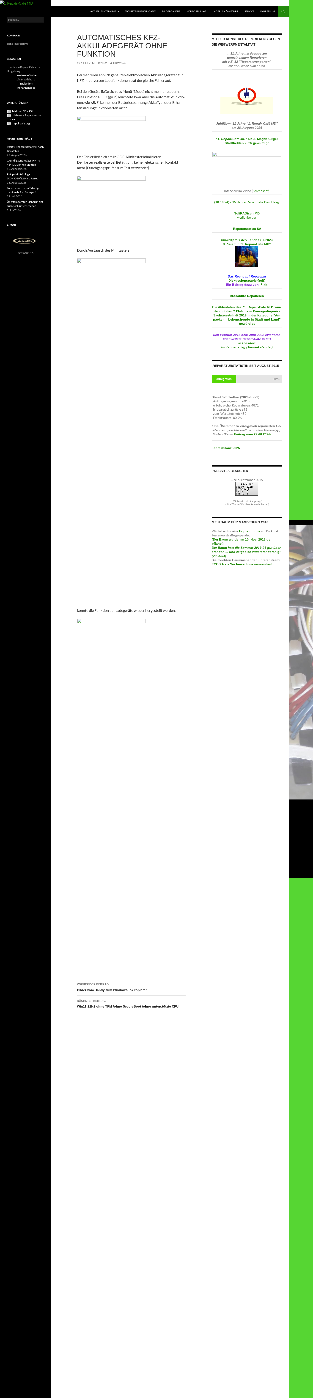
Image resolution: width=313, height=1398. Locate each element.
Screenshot (261, 191)
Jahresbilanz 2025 (226, 448)
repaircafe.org (21, 123)
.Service (249, 11)
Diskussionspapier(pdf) (246, 280)
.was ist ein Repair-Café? (140, 11)
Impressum (267, 11)
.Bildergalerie (171, 11)
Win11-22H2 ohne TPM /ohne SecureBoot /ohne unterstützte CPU (127, 1003)
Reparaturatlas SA (247, 229)
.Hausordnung (196, 11)
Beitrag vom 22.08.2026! (253, 434)
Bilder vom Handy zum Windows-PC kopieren (112, 987)
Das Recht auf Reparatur (247, 276)
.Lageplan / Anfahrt (225, 11)
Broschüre (247, 296)
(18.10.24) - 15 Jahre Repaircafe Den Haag (246, 202)
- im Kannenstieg (25, 87)
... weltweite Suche (25, 75)
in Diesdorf (246, 343)
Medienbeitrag (246, 217)
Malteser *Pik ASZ (22, 111)
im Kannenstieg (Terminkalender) (247, 347)
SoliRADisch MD (247, 213)
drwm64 (119, 63)
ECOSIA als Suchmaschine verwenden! (242, 564)
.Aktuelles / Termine (103, 11)
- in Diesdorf (25, 83)
